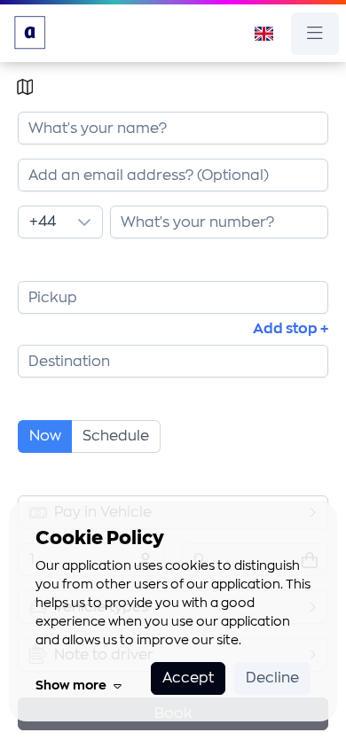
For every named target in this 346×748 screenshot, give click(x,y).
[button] (84, 222)
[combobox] (173, 175)
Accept (188, 678)
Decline (272, 678)
